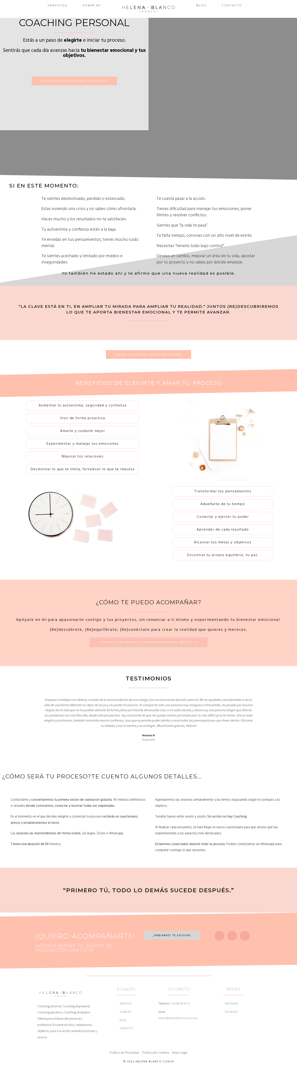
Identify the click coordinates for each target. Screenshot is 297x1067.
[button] (39, 719)
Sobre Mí (91, 5)
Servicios (57, 5)
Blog (201, 5)
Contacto (232, 5)
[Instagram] (219, 936)
